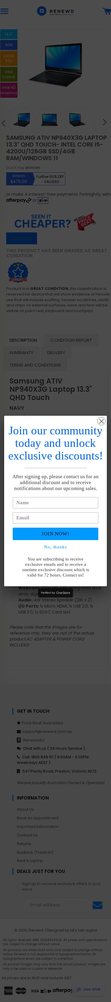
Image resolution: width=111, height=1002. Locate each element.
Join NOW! (55, 534)
